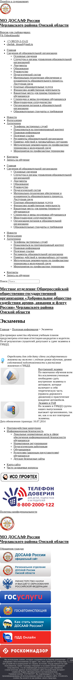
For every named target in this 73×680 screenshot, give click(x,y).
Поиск (3, 281)
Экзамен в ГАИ (47, 403)
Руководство (21, 71)
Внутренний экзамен (50, 369)
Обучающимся (22, 449)
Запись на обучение (18, 159)
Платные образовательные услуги (33, 86)
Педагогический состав (27, 74)
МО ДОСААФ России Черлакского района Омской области (34, 22)
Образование (21, 68)
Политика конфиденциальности (18, 511)
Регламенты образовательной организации (38, 138)
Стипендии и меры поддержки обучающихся (40, 99)
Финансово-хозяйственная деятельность (37, 89)
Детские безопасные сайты (29, 458)
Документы (20, 65)
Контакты (12, 156)
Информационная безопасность (25, 431)
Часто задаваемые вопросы (22, 467)
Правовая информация (27, 132)
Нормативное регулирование (30, 443)
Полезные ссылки (24, 135)
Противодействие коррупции (24, 428)
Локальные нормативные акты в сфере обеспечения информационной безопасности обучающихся (40, 437)
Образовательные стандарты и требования (38, 111)
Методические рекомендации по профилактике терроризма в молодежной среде (41, 146)
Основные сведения (25, 56)
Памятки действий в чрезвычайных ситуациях (41, 141)
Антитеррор (14, 123)
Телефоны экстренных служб (31, 126)
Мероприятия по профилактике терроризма (39, 150)
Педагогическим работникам (30, 446)
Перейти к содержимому (14, 1)
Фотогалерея (14, 120)
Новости (12, 117)
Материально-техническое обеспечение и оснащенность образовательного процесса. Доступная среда (38, 80)
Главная (11, 50)
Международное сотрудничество (33, 102)
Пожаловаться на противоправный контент (39, 129)
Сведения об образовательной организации (32, 53)
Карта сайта (14, 464)
